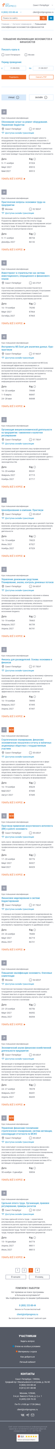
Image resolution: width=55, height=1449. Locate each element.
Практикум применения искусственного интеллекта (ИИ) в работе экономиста (27, 827)
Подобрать (13, 77)
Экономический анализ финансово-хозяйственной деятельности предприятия (26, 1049)
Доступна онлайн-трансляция (19, 133)
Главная (5, 24)
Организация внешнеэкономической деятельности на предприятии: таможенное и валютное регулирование (26, 432)
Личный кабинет (28, 1362)
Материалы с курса (27, 1351)
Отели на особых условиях (27, 1346)
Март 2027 (6, 167)
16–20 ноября (8, 390)
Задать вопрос (27, 1341)
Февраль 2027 (8, 475)
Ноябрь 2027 (7, 479)
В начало (15, 1277)
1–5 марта (6, 394)
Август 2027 (7, 795)
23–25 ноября (8, 1009)
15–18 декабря (8, 1241)
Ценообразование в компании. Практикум (22, 510)
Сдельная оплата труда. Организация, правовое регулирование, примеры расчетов (25, 1205)
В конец (39, 1277)
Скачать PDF (41, 77)
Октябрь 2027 (8, 316)
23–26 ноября (8, 934)
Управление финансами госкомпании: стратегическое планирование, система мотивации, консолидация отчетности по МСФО (26, 1131)
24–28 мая (6, 398)
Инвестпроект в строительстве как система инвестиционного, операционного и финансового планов (25, 276)
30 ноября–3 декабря (11, 1172)
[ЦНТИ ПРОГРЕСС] (9, 5)
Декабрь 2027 (8, 242)
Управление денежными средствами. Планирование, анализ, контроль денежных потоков (27, 581)
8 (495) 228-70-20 (27, 1399)
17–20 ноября (8, 859)
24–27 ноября (8, 1089)
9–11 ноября (7, 163)
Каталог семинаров (22, 24)
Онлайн (39, 97)
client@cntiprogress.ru (27, 1314)
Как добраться (27, 1357)
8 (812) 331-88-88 (27, 1388)
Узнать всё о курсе (12, 178)
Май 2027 (6, 171)
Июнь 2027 (6, 544)
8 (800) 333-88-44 (27, 1305)
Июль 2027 (6, 1249)
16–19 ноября (8, 308)
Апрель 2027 (7, 628)
